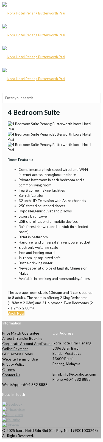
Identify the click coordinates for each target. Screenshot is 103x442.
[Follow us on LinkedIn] (51, 425)
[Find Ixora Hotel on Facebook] (51, 404)
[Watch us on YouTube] (51, 420)
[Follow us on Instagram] (51, 414)
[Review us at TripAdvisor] (51, 409)
